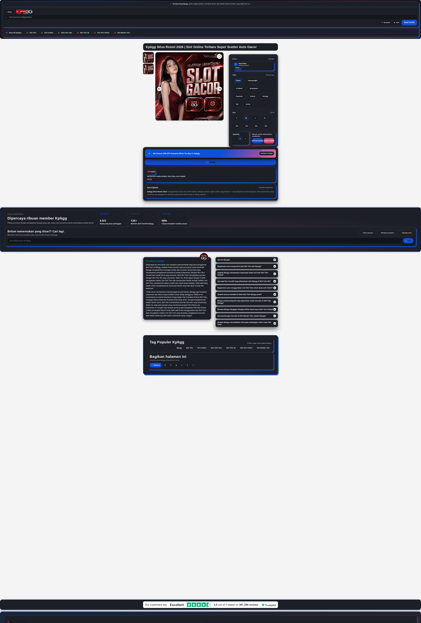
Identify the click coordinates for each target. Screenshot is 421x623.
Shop (10, 12)
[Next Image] (220, 89)
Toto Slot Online (246, 348)
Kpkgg (149, 179)
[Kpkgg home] (24, 11)
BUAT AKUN (409, 22)
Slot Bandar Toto (263, 348)
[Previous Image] (159, 89)
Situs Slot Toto (216, 348)
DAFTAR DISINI (257, 141)
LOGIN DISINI (269, 141)
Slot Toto (189, 348)
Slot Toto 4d (231, 348)
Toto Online (201, 348)
